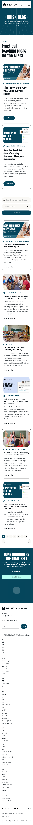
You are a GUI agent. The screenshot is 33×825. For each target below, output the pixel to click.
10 (26, 536)
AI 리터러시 (5, 764)
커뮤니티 (4, 793)
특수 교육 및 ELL (6, 705)
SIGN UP (23, 626)
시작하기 (4, 735)
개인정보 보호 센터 (7, 784)
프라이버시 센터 (6, 661)
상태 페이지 (5, 668)
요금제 (3, 774)
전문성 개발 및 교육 (7, 752)
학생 (3, 691)
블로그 (3, 749)
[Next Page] (29, 541)
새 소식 (4, 652)
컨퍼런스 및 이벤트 (7, 800)
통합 (3, 650)
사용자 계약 (4, 821)
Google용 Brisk (6, 718)
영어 (3, 697)
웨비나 (3, 759)
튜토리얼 (4, 738)
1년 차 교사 (4, 710)
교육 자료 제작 (5, 671)
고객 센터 (4, 733)
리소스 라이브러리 (7, 762)
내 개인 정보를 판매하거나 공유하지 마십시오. (20, 821)
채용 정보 (4, 779)
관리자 (3, 686)
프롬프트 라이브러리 (7, 757)
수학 (3, 699)
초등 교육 (4, 707)
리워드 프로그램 (6, 798)
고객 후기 (4, 795)
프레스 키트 (5, 782)
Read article (8, 267)
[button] (28, 5)
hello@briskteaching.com (9, 616)
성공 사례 (4, 754)
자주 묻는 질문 (5, 663)
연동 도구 (4, 715)
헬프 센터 (4, 666)
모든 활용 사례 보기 (7, 723)
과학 (3, 702)
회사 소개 (4, 771)
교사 (3, 688)
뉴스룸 (3, 658)
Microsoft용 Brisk (6, 721)
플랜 (3, 647)
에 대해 (4, 645)
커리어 (3, 674)
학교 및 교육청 (5, 683)
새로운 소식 (5, 746)
